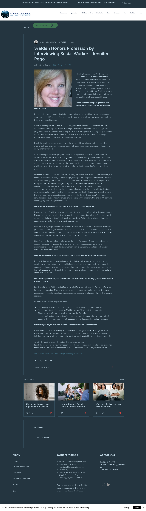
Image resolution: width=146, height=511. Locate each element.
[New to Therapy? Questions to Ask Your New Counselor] (73, 391)
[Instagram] (103, 484)
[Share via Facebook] (35, 361)
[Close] (143, 507)
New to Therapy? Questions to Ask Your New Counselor (73, 405)
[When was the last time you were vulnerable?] (108, 391)
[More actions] (112, 42)
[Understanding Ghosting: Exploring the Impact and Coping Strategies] (39, 391)
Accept (136, 508)
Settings (127, 508)
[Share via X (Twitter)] (40, 361)
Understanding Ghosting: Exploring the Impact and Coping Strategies (37, 405)
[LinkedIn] (109, 484)
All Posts (27, 27)
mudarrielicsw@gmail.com (92, 2)
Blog (14, 491)
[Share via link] (51, 361)
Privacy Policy (84, 508)
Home (15, 461)
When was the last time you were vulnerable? (108, 405)
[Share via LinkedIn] (46, 361)
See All (122, 379)
